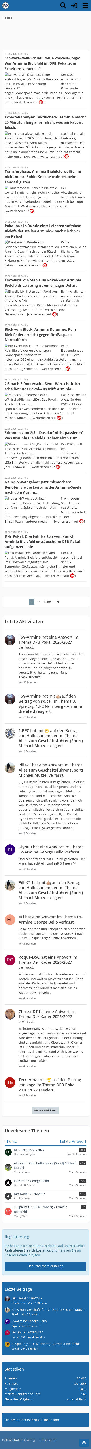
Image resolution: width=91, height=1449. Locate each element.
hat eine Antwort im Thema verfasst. (48, 642)
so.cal (15, 1348)
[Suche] (63, 5)
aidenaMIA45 (76, 1399)
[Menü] (85, 5)
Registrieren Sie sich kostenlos (28, 1250)
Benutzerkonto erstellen (45, 1266)
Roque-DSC (19, 1337)
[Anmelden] (74, 5)
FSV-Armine (19, 1303)
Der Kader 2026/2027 (27, 1332)
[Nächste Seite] (58, 602)
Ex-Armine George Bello (29, 1321)
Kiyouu (16, 1326)
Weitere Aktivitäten (45, 1110)
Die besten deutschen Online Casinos (32, 1420)
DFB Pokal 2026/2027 (27, 1298)
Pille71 (16, 1314)
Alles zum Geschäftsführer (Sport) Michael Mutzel (48, 1309)
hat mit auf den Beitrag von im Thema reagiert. (50, 703)
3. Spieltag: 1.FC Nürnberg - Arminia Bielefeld (45, 1344)
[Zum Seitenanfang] (84, 1443)
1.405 (48, 601)
